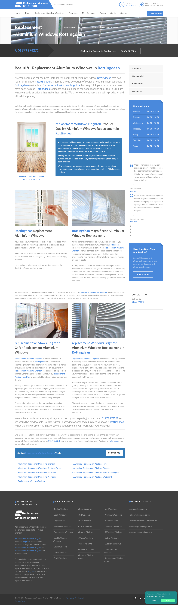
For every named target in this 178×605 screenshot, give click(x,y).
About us (136, 68)
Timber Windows (61, 509)
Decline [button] (154, 600)
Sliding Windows (112, 538)
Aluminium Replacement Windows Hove (90, 464)
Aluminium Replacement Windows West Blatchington (96, 472)
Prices (103, 13)
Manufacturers (88, 13)
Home (17, 13)
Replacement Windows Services (49, 13)
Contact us (137, 91)
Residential (137, 84)
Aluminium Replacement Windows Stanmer (91, 468)
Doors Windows (60, 552)
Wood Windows (111, 521)
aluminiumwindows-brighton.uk (143, 521)
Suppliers (73, 13)
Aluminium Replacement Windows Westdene (37, 477)
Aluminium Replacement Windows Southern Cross (39, 468)
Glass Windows (60, 547)
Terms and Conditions (74, 598)
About (27, 13)
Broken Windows (86, 549)
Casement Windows (113, 526)
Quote (113, 13)
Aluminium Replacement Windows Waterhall (37, 472)
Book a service (155, 13)
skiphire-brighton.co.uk (139, 515)
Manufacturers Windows (110, 551)
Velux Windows (85, 526)
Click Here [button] (162, 596)
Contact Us (113, 453)
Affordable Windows (113, 532)
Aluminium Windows (113, 515)
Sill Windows (84, 515)
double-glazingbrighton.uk (141, 526)
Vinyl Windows (111, 509)
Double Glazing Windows (60, 539)
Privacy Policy (21, 601)
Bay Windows (85, 521)
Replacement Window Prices (113, 559)
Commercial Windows (63, 532)
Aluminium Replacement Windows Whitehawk (92, 477)
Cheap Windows (86, 538)
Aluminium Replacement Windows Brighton (36, 464)
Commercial (137, 76)
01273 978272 (131, 6)
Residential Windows (63, 526)
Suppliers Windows (113, 544)
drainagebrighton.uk (138, 509)
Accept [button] (168, 600)
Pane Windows (85, 509)
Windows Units (85, 544)
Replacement (59, 521)
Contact (123, 13)
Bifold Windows (60, 558)
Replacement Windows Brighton (31, 481)
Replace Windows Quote (86, 556)
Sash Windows (60, 515)
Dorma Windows (86, 532)
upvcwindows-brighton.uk (141, 532)
